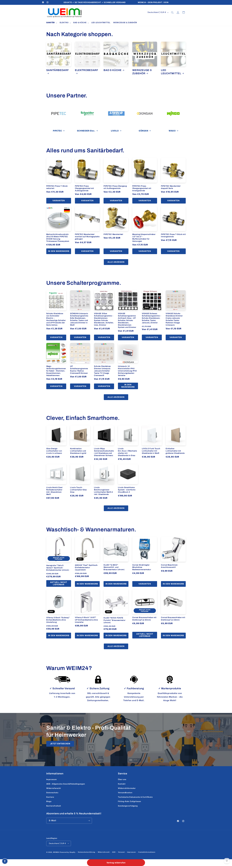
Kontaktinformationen (146, 852)
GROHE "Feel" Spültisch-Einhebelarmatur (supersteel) (86, 567)
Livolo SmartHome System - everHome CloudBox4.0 (126, 489)
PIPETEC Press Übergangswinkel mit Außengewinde (84, 188)
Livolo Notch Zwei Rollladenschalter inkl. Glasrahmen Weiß (54, 490)
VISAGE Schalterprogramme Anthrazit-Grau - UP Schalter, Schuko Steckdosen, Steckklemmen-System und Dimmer (127, 320)
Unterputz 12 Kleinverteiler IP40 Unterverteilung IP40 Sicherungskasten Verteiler (127, 370)
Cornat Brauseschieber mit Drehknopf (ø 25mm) (144, 618)
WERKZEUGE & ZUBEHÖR (142, 72)
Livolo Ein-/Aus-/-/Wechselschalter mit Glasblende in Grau (127, 452)
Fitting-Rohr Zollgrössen (129, 801)
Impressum (51, 779)
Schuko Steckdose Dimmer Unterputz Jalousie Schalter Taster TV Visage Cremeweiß (102, 370)
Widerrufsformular (127, 788)
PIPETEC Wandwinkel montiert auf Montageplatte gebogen (87, 236)
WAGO (172, 131)
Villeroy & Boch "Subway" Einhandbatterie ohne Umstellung (58, 620)
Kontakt (121, 784)
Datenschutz (52, 793)
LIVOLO (115, 131)
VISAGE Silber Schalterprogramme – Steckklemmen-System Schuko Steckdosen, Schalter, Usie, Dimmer (104, 319)
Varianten (58, 200)
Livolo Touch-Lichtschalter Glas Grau (78, 489)
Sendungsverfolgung (128, 806)
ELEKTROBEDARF (86, 70)
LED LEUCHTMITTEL (171, 72)
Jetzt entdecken (60, 744)
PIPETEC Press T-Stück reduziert (57, 187)
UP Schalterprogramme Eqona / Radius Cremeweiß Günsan (79, 369)
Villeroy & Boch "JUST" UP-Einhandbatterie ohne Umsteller (86, 619)
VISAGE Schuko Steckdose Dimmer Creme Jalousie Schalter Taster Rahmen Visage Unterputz (174, 319)
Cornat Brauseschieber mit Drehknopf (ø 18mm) (173, 618)
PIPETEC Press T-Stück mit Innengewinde (173, 235)
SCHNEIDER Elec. (86, 131)
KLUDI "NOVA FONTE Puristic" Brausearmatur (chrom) (114, 620)
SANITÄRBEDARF (57, 70)
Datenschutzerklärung (86, 852)
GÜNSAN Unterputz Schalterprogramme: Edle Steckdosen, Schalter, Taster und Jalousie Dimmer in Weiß (79, 319)
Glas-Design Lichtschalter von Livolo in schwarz (54, 451)
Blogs (48, 801)
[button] (51, 23)
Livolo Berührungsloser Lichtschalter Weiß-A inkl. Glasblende (103, 490)
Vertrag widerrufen (116, 862)
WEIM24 (56, 852)
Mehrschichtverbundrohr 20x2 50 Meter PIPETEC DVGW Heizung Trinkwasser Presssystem (57, 237)
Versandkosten (125, 793)
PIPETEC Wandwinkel (113, 234)
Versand (121, 852)
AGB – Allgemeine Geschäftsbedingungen (65, 784)
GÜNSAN (143, 131)
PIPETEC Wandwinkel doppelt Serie (170, 187)
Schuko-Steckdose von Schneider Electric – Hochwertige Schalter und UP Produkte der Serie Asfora (56, 319)
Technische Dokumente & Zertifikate (135, 797)
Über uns (122, 779)
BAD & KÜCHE (113, 70)
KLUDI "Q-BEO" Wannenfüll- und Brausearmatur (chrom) (114, 567)
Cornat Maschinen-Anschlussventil (169, 566)
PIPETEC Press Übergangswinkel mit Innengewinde (141, 188)
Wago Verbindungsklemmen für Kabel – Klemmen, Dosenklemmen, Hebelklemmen (56, 370)
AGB (113, 852)
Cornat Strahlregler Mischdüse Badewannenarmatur (141, 567)
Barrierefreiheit (53, 806)
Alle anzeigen (116, 262)
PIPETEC (57, 131)
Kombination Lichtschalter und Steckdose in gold (78, 451)
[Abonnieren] (89, 821)
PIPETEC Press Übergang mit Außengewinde (115, 187)
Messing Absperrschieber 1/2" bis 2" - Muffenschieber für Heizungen (144, 237)
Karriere (50, 797)
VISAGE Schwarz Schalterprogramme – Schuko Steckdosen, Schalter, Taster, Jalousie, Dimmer (151, 318)
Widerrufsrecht (53, 788)
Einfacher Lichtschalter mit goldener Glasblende (175, 451)
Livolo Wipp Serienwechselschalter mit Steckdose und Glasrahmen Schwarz (104, 452)
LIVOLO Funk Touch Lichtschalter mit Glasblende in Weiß (151, 451)
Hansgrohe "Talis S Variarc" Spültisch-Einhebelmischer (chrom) (57, 567)
